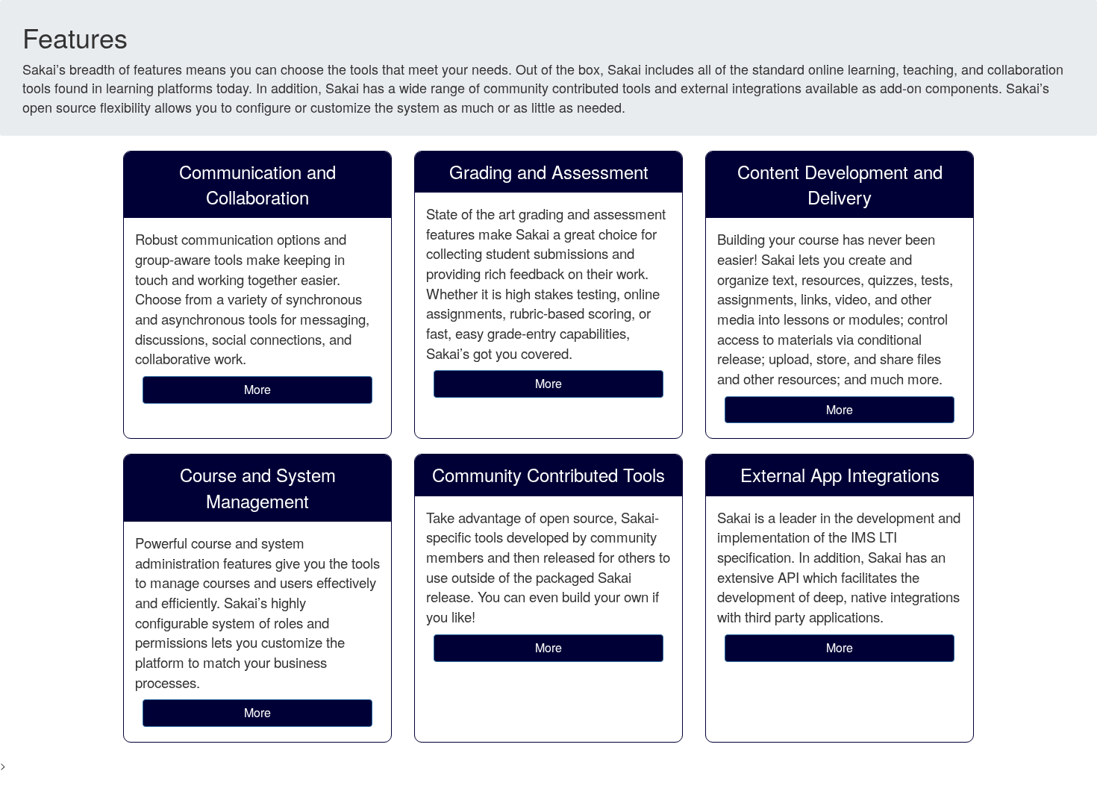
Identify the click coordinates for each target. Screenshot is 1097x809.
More (257, 389)
